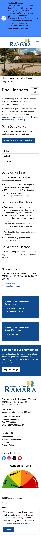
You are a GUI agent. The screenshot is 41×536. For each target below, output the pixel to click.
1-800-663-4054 (16, 419)
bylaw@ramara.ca (15, 311)
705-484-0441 (11, 422)
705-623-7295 (12, 335)
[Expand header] (37, 42)
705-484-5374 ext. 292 (16, 309)
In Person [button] (8, 161)
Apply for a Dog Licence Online (18, 140)
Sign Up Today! (11, 369)
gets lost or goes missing (14, 120)
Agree (8, 529)
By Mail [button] (7, 156)
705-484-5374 (9, 283)
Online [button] (6, 151)
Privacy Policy (25, 523)
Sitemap (5, 442)
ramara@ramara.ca (12, 286)
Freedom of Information (12, 439)
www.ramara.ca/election (18, 28)
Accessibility (7, 437)
